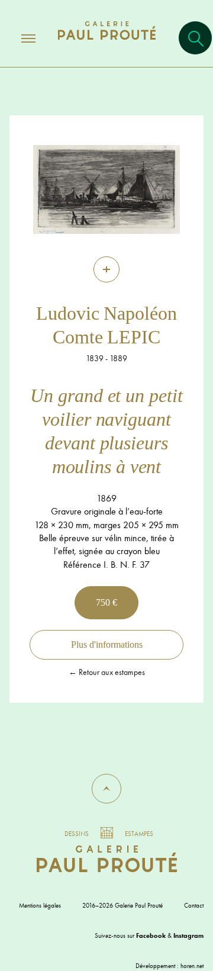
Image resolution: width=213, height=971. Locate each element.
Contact (194, 905)
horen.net (192, 966)
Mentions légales (40, 905)
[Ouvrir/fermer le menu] (18, 38)
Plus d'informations (107, 644)
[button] (106, 788)
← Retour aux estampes (107, 672)
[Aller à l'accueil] (107, 42)
